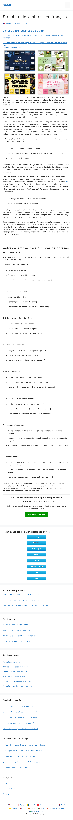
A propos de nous (9, 788)
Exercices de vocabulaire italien (15, 676)
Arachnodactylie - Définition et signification (19, 636)
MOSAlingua (36, 549)
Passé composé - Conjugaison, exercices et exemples (23, 594)
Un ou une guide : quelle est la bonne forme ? (20, 729)
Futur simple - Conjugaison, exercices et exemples (22, 600)
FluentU (36, 572)
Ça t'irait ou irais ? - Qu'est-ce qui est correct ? (20, 756)
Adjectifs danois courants (12, 662)
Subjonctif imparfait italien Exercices (17, 681)
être (56, 182)
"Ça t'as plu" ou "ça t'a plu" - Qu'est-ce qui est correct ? (24, 751)
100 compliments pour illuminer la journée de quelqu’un (24, 745)
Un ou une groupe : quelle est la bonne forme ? (21, 723)
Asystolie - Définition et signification (16, 630)
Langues (6, 783)
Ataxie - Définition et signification (15, 625)
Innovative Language (36, 566)
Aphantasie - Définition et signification (17, 641)
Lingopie (36, 560)
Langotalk (36, 543)
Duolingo (36, 537)
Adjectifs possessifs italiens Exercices (17, 686)
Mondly (36, 554)
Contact (6, 794)
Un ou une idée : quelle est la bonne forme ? (20, 706)
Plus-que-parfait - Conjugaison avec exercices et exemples (25, 605)
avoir (67, 182)
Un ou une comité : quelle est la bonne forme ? (21, 717)
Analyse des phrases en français (15, 667)
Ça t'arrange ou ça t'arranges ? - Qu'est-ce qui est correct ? (25, 762)
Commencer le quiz (36, 514)
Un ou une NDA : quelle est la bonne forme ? (20, 712)
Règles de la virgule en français (15, 672)
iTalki (36, 578)
